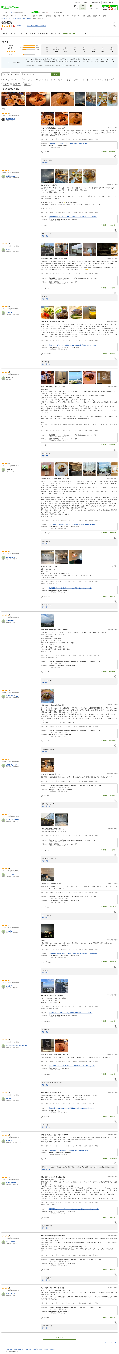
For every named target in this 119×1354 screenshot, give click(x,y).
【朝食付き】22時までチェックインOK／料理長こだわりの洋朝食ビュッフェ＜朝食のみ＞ (71, 1108)
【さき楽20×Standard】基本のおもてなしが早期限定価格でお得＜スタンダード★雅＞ (70, 1013)
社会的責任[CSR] (31, 1349)
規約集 (46, 1349)
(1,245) (69, 33)
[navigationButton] (114, 98)
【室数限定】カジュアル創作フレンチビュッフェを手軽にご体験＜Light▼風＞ (68, 143)
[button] (13, 99)
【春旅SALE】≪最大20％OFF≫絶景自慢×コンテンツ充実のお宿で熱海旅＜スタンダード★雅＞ (73, 345)
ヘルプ (71, 2)
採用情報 (39, 1349)
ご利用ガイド (78, 2)
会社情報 (9, 1349)
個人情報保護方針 (19, 1349)
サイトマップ (87, 2)
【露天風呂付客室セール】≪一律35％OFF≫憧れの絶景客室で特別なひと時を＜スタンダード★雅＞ (74, 1209)
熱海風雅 (6, 22)
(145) (43, 33)
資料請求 (52, 1349)
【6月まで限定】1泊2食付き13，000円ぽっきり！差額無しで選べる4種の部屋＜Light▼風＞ (72, 1066)
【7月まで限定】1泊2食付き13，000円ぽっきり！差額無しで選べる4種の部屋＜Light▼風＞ (72, 524)
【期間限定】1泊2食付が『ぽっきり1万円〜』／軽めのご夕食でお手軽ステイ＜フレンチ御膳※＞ (73, 217)
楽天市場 (105, 2)
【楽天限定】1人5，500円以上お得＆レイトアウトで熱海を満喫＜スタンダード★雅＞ (70, 588)
